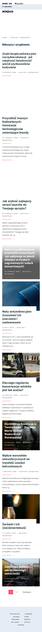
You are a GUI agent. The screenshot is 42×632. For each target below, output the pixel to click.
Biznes (16, 617)
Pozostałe (15, 614)
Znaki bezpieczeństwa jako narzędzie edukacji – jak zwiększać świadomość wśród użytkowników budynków (19, 60)
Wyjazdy (15, 622)
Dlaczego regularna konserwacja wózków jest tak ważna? (16, 386)
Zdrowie (15, 619)
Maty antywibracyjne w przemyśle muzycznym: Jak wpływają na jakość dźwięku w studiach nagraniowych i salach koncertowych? (19, 258)
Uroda (27, 619)
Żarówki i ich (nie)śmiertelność (14, 526)
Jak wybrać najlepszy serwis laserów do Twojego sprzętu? (16, 204)
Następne (27, 592)
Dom (27, 617)
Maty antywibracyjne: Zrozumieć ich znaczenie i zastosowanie (17, 316)
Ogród (21, 625)
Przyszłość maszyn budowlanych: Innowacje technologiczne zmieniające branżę (15, 125)
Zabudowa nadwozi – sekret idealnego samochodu (17, 570)
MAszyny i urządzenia (28, 72)
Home (4, 37)
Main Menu (8, 7)
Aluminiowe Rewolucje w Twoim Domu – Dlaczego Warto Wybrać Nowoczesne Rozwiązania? (20, 430)
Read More (8, 160)
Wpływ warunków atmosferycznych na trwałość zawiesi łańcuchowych (16, 460)
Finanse (28, 614)
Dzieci (27, 622)
